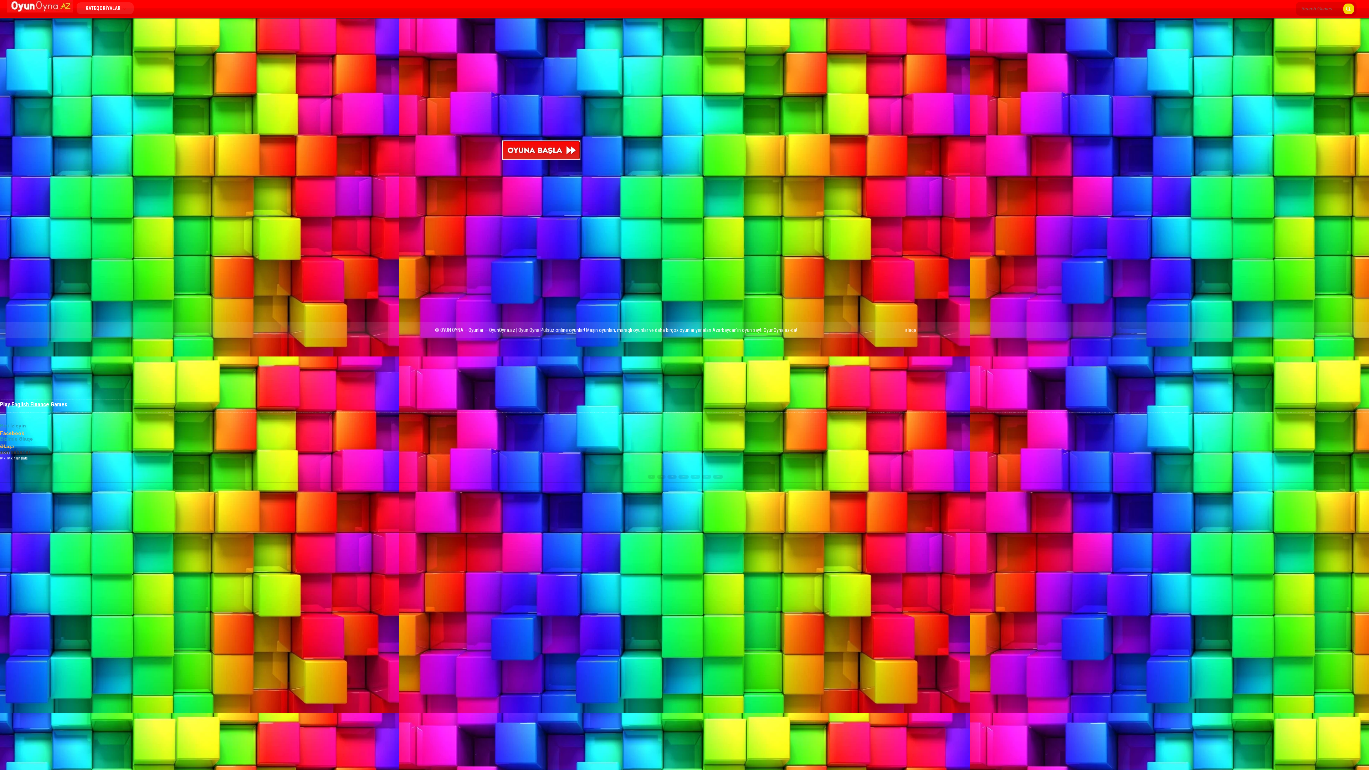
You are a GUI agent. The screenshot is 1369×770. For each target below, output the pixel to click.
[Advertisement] (899, 139)
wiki (3, 458)
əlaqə (910, 330)
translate (21, 458)
